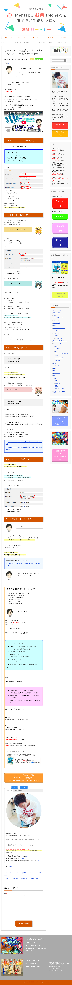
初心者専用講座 (22, 37)
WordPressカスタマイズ (59, 328)
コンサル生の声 (31, 963)
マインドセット (57, 333)
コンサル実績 (56, 323)
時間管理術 (57, 383)
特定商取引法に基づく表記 (56, 970)
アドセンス (57, 348)
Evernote (57, 365)
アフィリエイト (57, 343)
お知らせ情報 (56, 312)
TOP (7, 42)
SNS (54, 368)
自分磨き (55, 378)
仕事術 (56, 380)
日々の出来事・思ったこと (60, 341)
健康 (54, 375)
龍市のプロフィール (33, 960)
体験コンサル (31, 942)
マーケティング (57, 310)
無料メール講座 (50, 37)
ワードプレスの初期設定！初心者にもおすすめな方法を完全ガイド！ (24, 878)
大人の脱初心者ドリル (33, 945)
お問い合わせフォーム (33, 966)
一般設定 (9, 866)
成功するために (59, 338)
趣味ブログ (36, 37)
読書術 (56, 386)
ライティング (56, 373)
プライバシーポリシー (55, 968)
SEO (54, 325)
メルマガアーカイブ (58, 317)
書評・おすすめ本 (59, 388)
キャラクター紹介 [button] (18, 790)
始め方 (31, 59)
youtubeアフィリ (59, 358)
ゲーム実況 (56, 320)
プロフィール (8, 37)
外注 (54, 370)
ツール (54, 363)
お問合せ (63, 37)
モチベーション (59, 335)
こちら (28, 856)
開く (9, 63)
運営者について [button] (9, 790)
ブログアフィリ (38, 59)
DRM (54, 315)
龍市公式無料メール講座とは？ (36, 939)
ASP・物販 (58, 360)
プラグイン (57, 330)
